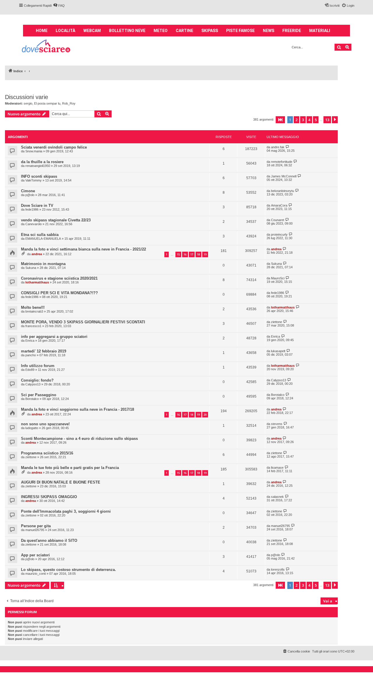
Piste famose (240, 30)
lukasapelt (278, 351)
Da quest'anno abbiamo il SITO (49, 540)
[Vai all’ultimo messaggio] (287, 147)
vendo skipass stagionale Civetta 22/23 (56, 220)
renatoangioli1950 (37, 165)
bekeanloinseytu (282, 191)
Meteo (161, 30)
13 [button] (327, 119)
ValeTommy (33, 180)
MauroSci (277, 278)
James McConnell (283, 176)
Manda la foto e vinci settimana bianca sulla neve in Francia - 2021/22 (83, 249)
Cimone (28, 191)
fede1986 (31, 209)
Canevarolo (33, 224)
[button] (280, 119)
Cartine (184, 30)
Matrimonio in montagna (43, 264)
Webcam (92, 30)
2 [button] (296, 119)
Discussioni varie (26, 97)
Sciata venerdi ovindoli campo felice (54, 147)
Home (41, 30)
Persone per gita (36, 526)
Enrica (29, 340)
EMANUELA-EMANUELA (43, 238)
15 (178, 254)
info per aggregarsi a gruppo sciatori (54, 336)
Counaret (277, 220)
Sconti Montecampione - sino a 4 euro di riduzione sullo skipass (79, 438)
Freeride (291, 30)
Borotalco (32, 399)
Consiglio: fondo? (37, 380)
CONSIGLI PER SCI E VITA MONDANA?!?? (59, 293)
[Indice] (46, 46)
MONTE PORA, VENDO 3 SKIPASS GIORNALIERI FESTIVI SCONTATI (83, 322)
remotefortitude (281, 161)
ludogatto (31, 428)
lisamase (277, 467)
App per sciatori (35, 555)
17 (191, 254)
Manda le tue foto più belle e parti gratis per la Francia (70, 467)
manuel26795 (34, 530)
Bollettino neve (127, 30)
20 (205, 415)
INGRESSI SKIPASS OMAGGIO (49, 497)
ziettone (276, 322)
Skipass (209, 30)
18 (198, 254)
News (268, 30)
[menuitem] (59, 5)
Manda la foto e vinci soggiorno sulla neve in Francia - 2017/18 (77, 409)
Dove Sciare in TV (37, 205)
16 (185, 254)
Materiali (319, 30)
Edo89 (29, 369)
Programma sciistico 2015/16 (47, 453)
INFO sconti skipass (39, 176)
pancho (30, 355)
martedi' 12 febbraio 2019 (43, 351)
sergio (28, 103)
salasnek (277, 496)
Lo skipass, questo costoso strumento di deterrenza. (68, 569)
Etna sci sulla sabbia (40, 234)
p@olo (29, 195)
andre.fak (277, 147)
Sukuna (30, 267)
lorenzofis (278, 569)
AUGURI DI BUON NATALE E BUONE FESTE (60, 482)
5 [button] (316, 119)
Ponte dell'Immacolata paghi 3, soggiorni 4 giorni (66, 511)
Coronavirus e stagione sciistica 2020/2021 (59, 278)
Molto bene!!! (33, 307)
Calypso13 (33, 384)
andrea (36, 254)
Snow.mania (33, 151)
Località (65, 30)
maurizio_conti (35, 573)
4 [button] (309, 119)
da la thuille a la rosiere (42, 162)
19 (205, 254)
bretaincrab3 (34, 311)
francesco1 (33, 326)
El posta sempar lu (47, 103)
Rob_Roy (68, 103)
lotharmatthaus (37, 282)
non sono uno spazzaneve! (45, 424)
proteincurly (279, 234)
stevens (276, 424)
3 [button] (303, 119)
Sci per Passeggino (38, 395)
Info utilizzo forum (37, 366)
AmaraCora (279, 205)
